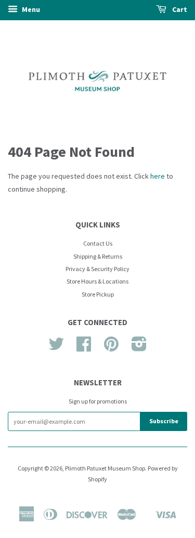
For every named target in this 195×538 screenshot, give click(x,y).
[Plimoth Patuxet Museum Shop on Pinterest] (111, 348)
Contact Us (97, 243)
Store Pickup (98, 294)
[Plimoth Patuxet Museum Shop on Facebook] (84, 348)
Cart (179, 9)
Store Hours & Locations (97, 281)
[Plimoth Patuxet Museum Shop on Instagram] (139, 348)
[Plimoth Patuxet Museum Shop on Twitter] (56, 348)
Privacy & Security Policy (97, 269)
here (157, 176)
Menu (30, 9)
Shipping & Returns (97, 256)
